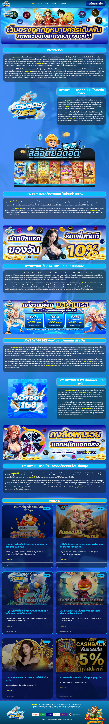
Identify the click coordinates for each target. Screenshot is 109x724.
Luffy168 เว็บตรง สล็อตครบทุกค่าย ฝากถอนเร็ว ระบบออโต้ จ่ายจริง (81, 545)
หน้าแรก (32, 3)
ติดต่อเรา (54, 3)
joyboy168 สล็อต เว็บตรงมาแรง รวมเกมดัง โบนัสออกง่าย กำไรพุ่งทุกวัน (27, 612)
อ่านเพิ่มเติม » (9, 559)
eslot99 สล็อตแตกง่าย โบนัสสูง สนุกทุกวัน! (80, 677)
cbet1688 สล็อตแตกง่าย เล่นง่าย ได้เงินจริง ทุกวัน (27, 679)
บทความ (46, 3)
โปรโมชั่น (39, 3)
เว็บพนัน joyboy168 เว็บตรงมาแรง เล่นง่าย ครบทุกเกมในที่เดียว (26, 545)
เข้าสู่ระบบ (62, 3)
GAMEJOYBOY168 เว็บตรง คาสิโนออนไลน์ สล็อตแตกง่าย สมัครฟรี (80, 612)
